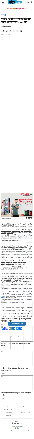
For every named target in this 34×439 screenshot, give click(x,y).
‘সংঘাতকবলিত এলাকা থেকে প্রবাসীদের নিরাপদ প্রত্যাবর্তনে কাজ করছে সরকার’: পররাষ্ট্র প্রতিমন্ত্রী (16, 279)
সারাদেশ (3, 15)
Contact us (25, 410)
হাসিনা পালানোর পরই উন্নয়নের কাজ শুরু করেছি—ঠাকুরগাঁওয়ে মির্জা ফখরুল (14, 264)
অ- (17, 31)
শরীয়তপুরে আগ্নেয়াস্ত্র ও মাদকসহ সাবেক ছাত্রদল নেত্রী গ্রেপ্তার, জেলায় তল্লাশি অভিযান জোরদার (16, 248)
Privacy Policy (9, 413)
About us (25, 407)
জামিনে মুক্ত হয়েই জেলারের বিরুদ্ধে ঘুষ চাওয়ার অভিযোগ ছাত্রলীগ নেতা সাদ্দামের (16, 233)
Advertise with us (9, 410)
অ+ (14, 31)
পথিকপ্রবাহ (8, 416)
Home (9, 407)
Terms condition (25, 413)
